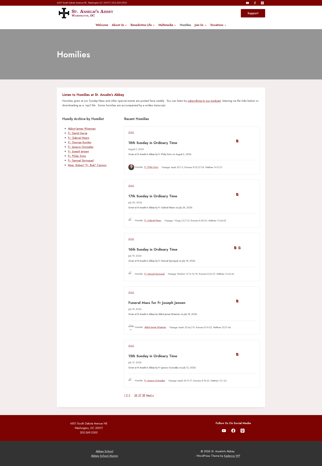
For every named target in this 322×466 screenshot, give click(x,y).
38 (143, 395)
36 (135, 395)
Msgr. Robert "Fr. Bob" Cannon (87, 165)
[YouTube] (247, 3)
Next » (150, 395)
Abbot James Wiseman (82, 129)
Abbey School (104, 451)
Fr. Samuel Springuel (81, 160)
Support (253, 13)
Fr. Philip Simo (77, 156)
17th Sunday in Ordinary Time (152, 196)
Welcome (102, 25)
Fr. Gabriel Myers (78, 138)
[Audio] (236, 140)
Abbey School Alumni (104, 456)
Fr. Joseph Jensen (78, 151)
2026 (131, 132)
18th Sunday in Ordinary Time (152, 142)
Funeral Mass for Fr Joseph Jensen (156, 302)
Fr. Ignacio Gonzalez (80, 147)
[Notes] (238, 247)
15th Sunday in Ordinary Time (152, 356)
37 (139, 395)
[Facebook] (255, 3)
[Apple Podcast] (262, 3)
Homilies (185, 25)
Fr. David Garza (77, 133)
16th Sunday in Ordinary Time (152, 249)
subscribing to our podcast (204, 101)
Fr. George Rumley (79, 142)
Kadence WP (232, 456)
